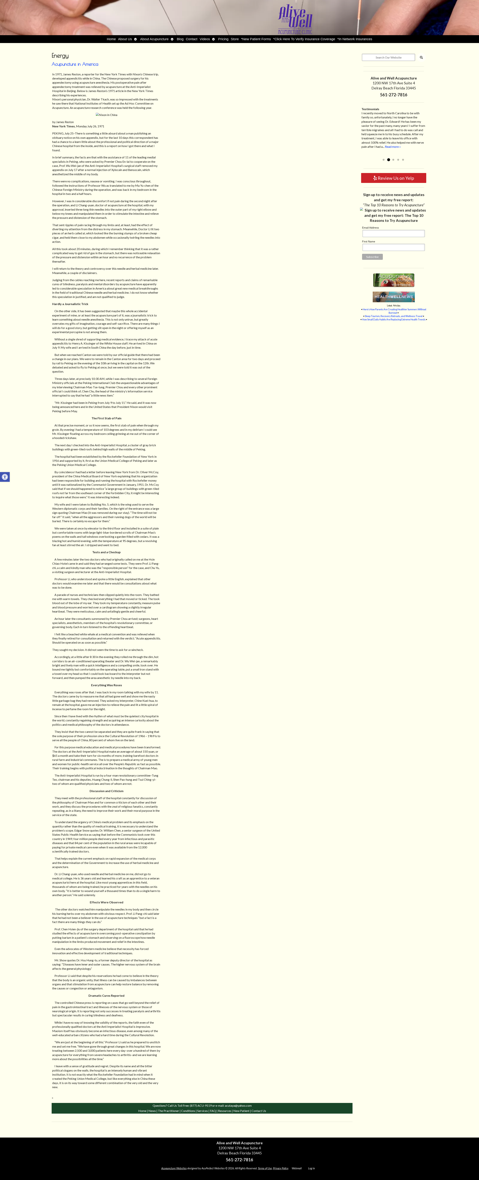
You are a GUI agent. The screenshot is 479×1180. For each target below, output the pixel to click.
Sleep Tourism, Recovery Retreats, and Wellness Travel (393, 316)
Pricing (223, 39)
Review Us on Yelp (395, 178)
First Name (368, 241)
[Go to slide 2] (388, 160)
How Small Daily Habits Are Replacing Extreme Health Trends (393, 319)
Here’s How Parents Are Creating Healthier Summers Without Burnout (394, 311)
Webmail (297, 1168)
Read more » (369, 155)
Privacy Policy (280, 1168)
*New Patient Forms (256, 39)
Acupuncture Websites (174, 1168)
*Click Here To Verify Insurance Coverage (304, 39)
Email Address (370, 227)
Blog (180, 39)
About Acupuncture (154, 39)
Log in (311, 1168)
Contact (191, 39)
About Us (125, 39)
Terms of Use (265, 1168)
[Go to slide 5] (403, 160)
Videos (205, 39)
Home (111, 39)
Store (235, 39)
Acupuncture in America (75, 64)
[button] (5, 477)
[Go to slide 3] (393, 160)
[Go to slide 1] (383, 160)
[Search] (421, 57)
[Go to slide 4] (398, 160)
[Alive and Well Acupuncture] (239, 17)
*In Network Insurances (354, 39)
